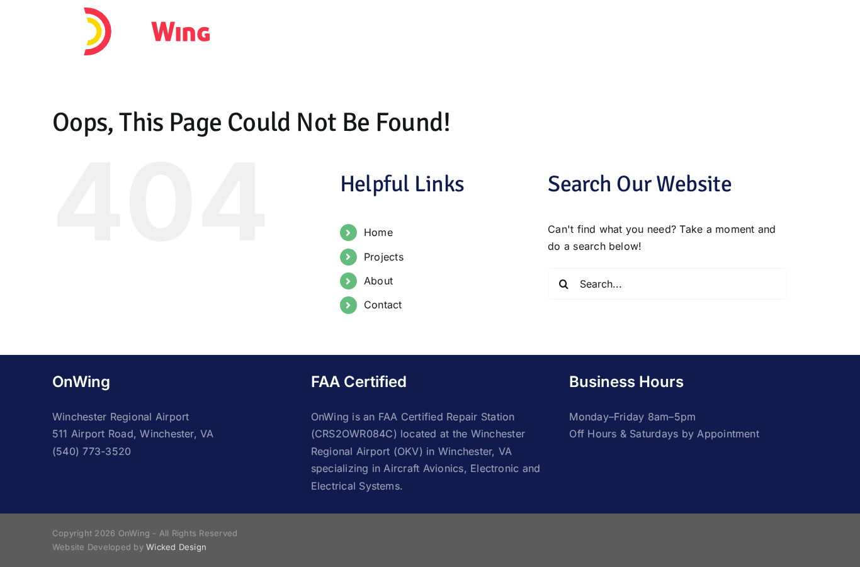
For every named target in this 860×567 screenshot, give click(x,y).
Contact (383, 304)
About (378, 280)
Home (378, 232)
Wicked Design (176, 547)
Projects (384, 256)
